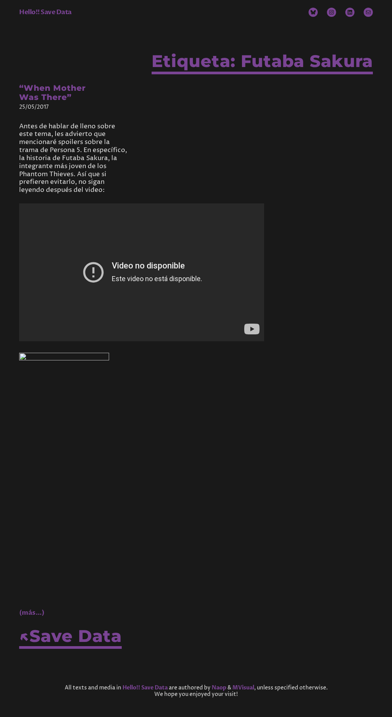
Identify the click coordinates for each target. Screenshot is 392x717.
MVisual (243, 687)
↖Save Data (70, 636)
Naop (219, 687)
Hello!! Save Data (45, 12)
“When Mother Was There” (52, 92)
